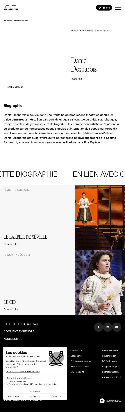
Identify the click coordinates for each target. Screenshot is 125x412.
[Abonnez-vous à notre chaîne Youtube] (116, 327)
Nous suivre (13, 338)
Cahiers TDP (76, 350)
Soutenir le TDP (109, 356)
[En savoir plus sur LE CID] (100, 282)
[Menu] (118, 8)
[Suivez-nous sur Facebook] (98, 327)
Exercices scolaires (79, 366)
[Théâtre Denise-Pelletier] (11, 7)
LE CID (10, 302)
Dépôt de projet (109, 361)
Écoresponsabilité (111, 372)
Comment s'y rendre (19, 331)
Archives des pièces (111, 377)
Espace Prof (76, 356)
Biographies (86, 30)
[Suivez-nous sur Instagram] (107, 327)
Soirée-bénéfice (110, 350)
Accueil (74, 30)
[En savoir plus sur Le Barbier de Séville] (100, 217)
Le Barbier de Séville (25, 237)
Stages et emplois (111, 366)
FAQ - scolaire (77, 372)
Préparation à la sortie (81, 361)
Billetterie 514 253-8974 (21, 324)
